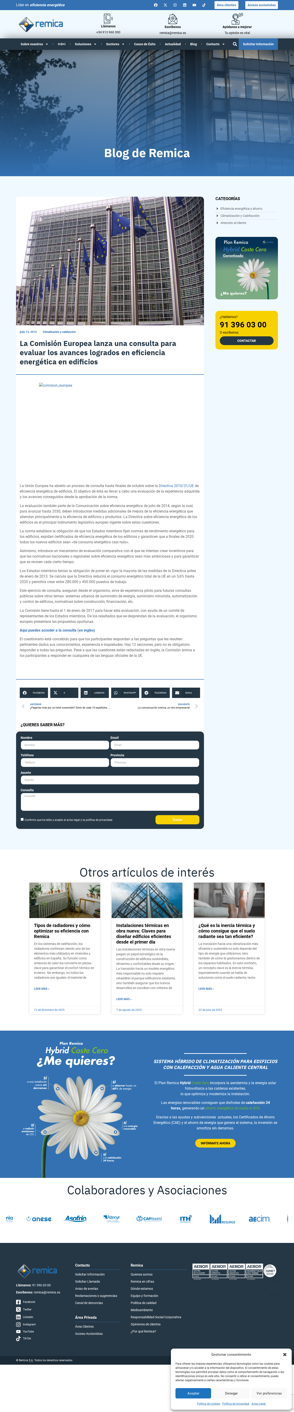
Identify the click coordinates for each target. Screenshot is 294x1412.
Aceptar (193, 1393)
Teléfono (27, 755)
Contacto (213, 44)
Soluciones (83, 44)
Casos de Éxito (144, 44)
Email (114, 738)
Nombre (26, 738)
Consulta (27, 790)
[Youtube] (194, 5)
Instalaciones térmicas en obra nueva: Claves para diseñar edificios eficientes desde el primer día (143, 934)
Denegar (231, 1393)
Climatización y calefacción (59, 332)
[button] (285, 1354)
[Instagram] (175, 5)
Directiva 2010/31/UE (176, 486)
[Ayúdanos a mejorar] (237, 19)
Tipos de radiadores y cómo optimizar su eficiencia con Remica (62, 931)
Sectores (112, 44)
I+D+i (61, 44)
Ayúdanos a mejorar (237, 27)
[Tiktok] (204, 5)
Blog (193, 44)
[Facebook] (155, 5)
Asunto (26, 772)
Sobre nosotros (32, 44)
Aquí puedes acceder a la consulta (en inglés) (57, 630)
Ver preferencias (269, 1393)
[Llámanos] (108, 19)
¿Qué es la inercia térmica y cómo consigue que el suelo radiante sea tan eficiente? (226, 931)
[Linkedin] (184, 5)
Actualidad (173, 44)
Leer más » (41, 988)
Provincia (117, 755)
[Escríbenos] (172, 19)
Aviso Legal (259, 1403)
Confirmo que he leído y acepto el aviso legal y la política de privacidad (68, 820)
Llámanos (108, 26)
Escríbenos (173, 27)
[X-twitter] (165, 5)
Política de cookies (208, 1403)
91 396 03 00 (243, 324)
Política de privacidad (235, 1403)
